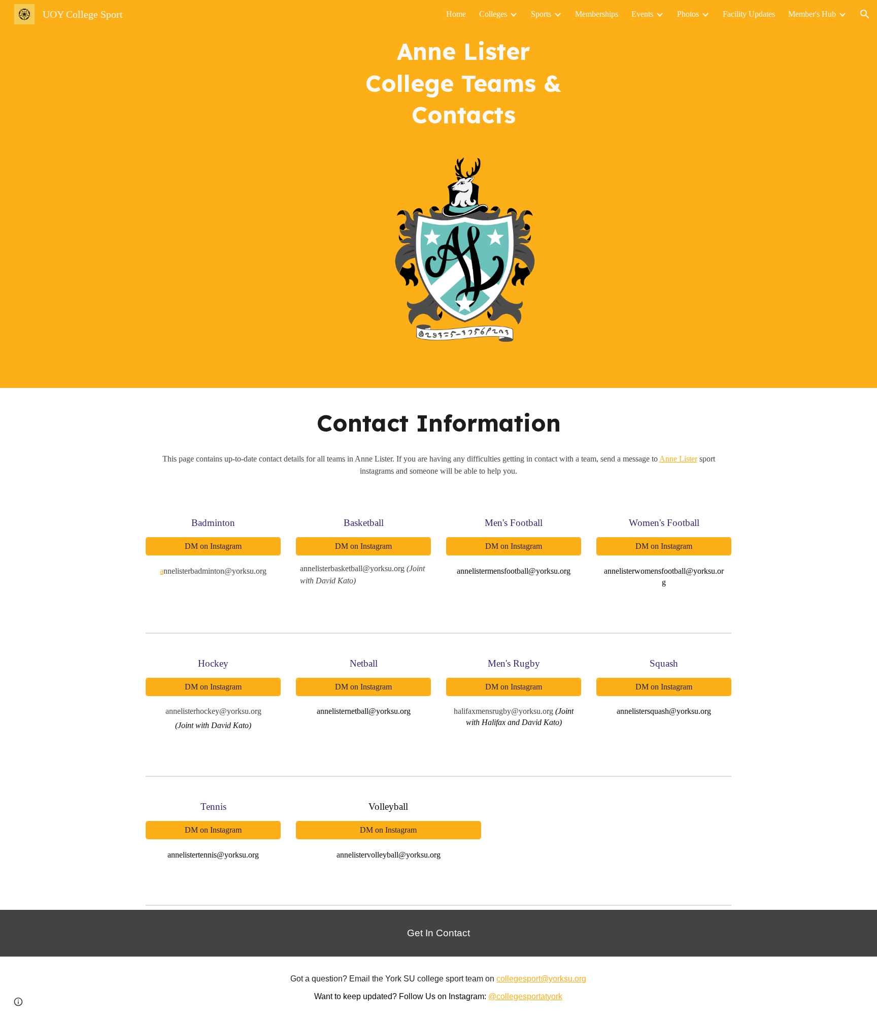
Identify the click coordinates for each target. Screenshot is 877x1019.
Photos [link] (688, 14)
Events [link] (642, 14)
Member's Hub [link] (812, 14)
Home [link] (456, 14)
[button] (865, 14)
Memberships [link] (596, 14)
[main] (463, 87)
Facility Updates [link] (749, 14)
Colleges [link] (493, 14)
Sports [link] (541, 14)
